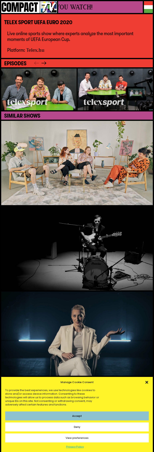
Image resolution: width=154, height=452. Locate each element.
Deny (77, 427)
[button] (147, 382)
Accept (77, 416)
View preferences (77, 438)
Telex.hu (35, 50)
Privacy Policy (75, 447)
